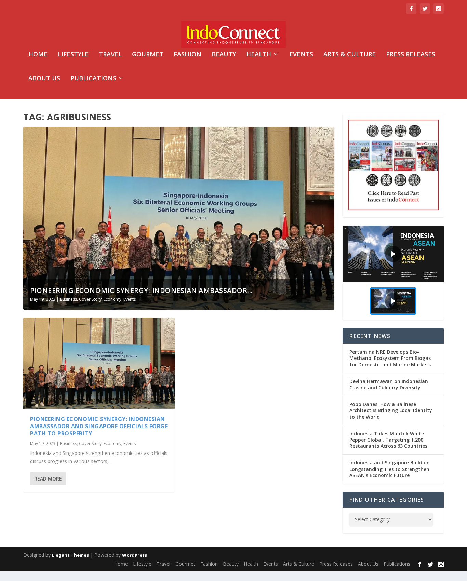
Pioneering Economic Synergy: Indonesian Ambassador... (141, 290)
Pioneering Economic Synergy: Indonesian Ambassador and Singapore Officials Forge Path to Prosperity (99, 426)
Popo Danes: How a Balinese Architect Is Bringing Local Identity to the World (390, 410)
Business (68, 299)
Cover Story (90, 299)
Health (258, 54)
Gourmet (147, 54)
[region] (393, 273)
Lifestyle (73, 54)
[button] (393, 254)
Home (38, 54)
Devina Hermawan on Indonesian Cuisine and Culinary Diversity (388, 384)
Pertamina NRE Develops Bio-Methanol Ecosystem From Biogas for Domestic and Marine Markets (390, 358)
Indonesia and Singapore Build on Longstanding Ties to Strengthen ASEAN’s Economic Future (389, 468)
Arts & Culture (349, 54)
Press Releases (410, 54)
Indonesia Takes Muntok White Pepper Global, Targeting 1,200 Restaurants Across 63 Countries (388, 439)
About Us (44, 78)
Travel (110, 54)
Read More (48, 478)
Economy (112, 299)
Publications (93, 78)
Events (301, 54)
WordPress (134, 555)
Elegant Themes (70, 555)
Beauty (224, 54)
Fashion (187, 54)
